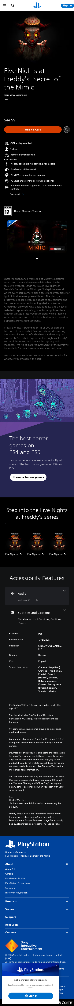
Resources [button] (12, 924)
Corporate (10, 887)
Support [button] (10, 917)
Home (8, 852)
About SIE (10, 869)
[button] (37, 236)
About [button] (9, 864)
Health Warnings (17, 800)
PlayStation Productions (17, 883)
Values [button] (9, 909)
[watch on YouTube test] (57, 248)
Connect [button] (10, 932)
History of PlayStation (16, 892)
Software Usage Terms (61, 989)
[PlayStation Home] (37, 6)
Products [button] (11, 901)
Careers (9, 873)
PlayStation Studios (15, 878)
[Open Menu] (4, 5)
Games (19, 852)
